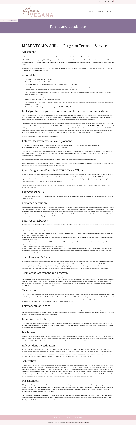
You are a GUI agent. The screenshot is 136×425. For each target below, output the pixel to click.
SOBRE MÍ (90, 11)
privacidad (81, 422)
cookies (87, 422)
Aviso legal (69, 422)
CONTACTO (110, 11)
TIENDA (100, 11)
